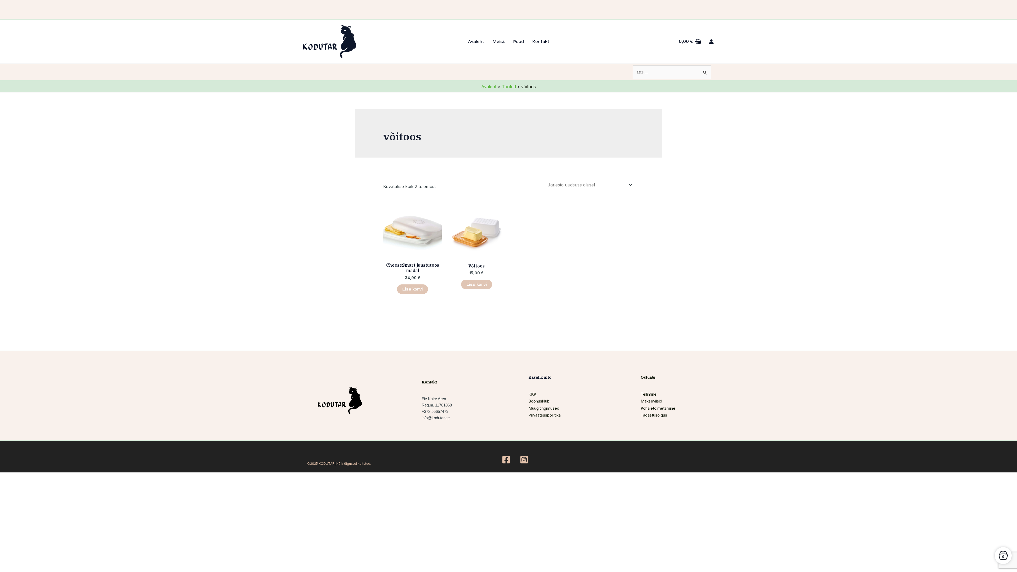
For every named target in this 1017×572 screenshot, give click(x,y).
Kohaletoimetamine (658, 408)
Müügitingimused (543, 408)
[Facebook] (506, 459)
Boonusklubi (539, 401)
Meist (499, 41)
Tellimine (649, 394)
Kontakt (540, 41)
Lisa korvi (412, 289)
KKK (532, 394)
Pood (518, 41)
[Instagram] (524, 459)
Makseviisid (651, 401)
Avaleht (476, 41)
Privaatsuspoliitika (544, 415)
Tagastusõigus (654, 415)
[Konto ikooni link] (711, 41)
